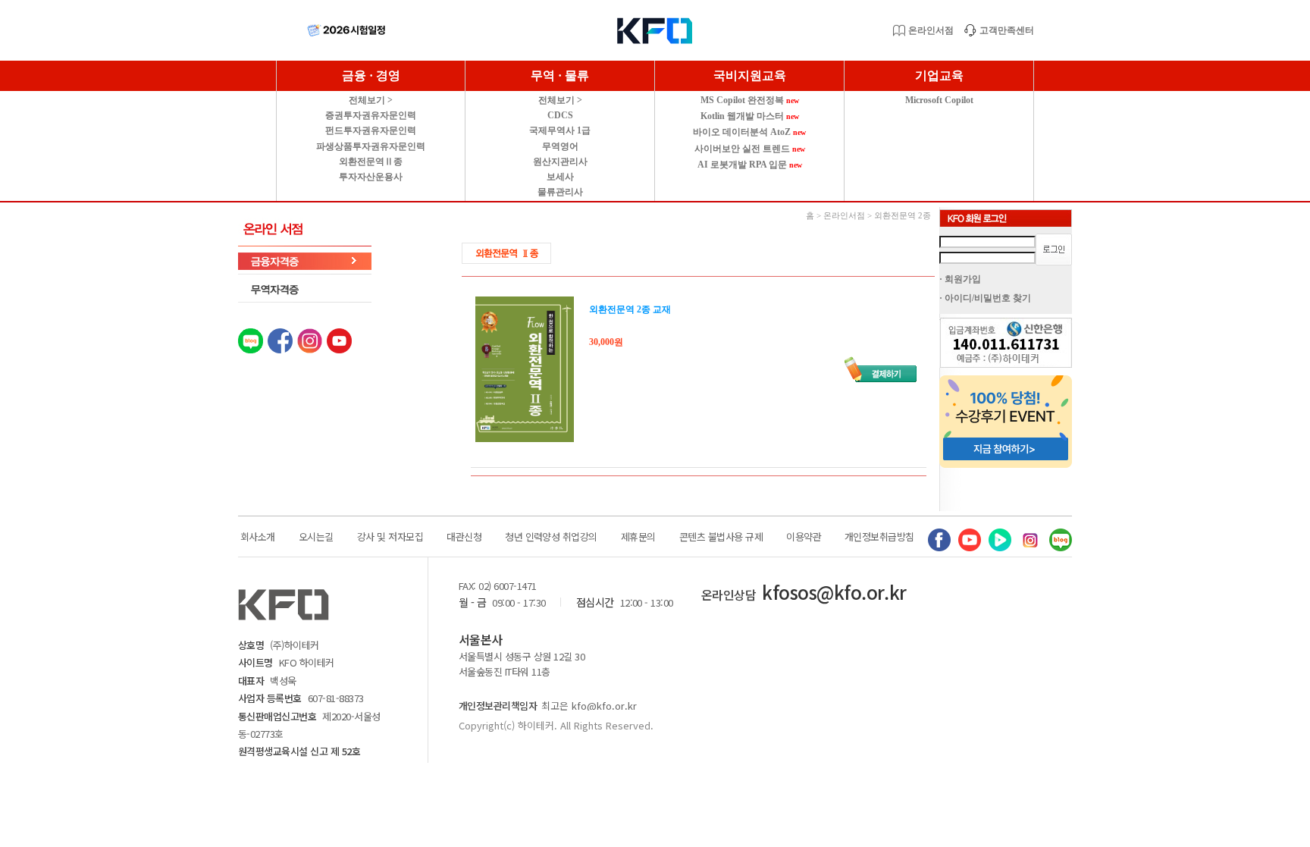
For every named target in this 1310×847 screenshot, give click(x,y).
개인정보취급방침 (879, 536)
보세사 (560, 176)
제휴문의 (638, 536)
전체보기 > (371, 100)
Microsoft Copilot (939, 100)
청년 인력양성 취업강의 (551, 536)
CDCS (560, 115)
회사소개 (257, 536)
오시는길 (316, 536)
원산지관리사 (560, 161)
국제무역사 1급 (560, 130)
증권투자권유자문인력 (370, 115)
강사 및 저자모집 (390, 536)
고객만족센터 (1006, 30)
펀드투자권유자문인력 (370, 130)
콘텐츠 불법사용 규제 (721, 536)
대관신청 (464, 536)
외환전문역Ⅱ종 (371, 161)
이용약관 (803, 536)
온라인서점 (931, 30)
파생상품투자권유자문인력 (370, 146)
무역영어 (560, 146)
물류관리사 (560, 192)
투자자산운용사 (371, 176)
